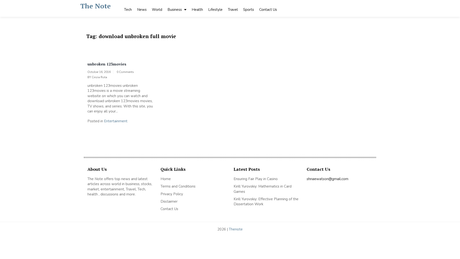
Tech (128, 9)
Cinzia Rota (99, 77)
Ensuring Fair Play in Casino (256, 179)
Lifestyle (215, 9)
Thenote (236, 229)
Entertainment (115, 121)
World (157, 9)
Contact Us (268, 9)
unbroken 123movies (106, 64)
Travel (233, 9)
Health (197, 9)
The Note (95, 5)
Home (166, 179)
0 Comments (125, 72)
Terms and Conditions (178, 186)
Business (174, 9)
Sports (248, 9)
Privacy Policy (172, 194)
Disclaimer (169, 201)
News (142, 9)
